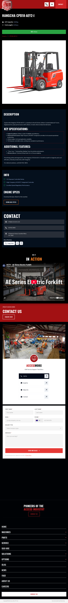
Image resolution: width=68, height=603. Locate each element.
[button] (34, 527)
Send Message (33, 451)
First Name (9, 409)
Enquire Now (9, 317)
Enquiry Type (9, 425)
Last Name (38, 409)
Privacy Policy (28, 455)
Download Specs (11, 202)
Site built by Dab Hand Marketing (58, 600)
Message (8, 433)
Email (7, 417)
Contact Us (34, 594)
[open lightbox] (34, 72)
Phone (37, 417)
